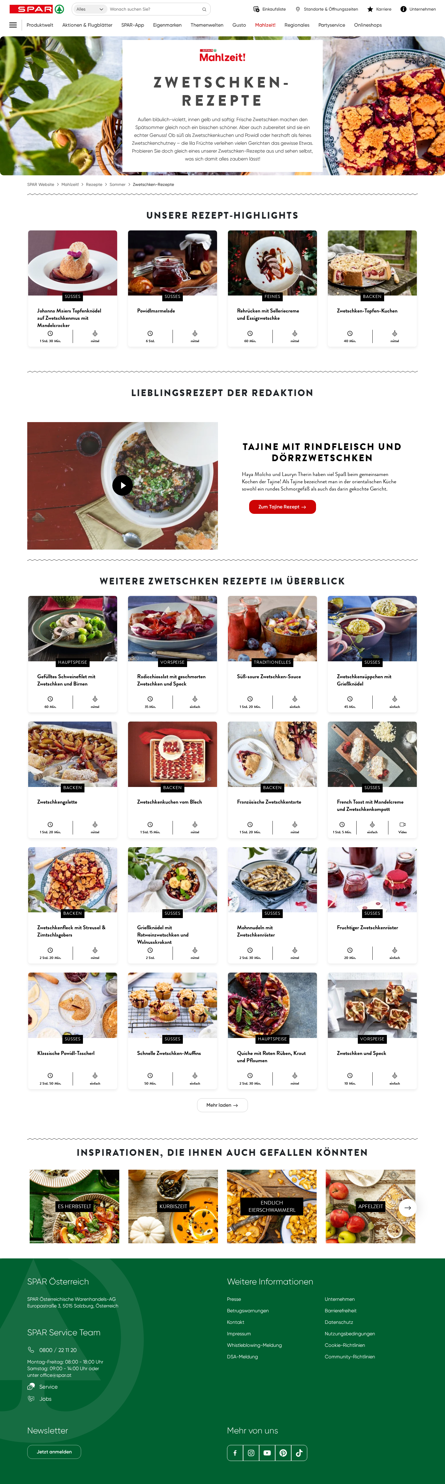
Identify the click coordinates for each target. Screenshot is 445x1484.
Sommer (118, 184)
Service (48, 1386)
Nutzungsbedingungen (350, 1334)
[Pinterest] (283, 1453)
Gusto (239, 25)
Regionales (297, 25)
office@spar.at (55, 1375)
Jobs (44, 1399)
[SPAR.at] (37, 9)
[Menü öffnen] (15, 25)
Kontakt (235, 1322)
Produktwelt (40, 25)
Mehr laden (219, 1105)
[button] (122, 485)
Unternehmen (340, 1299)
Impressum (239, 1334)
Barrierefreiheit (341, 1311)
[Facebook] (235, 1453)
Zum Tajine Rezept (280, 507)
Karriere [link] (383, 9)
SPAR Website (40, 184)
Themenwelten (207, 25)
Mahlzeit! (265, 25)
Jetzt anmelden (54, 1452)
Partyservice (331, 25)
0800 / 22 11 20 (57, 1350)
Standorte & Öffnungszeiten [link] (331, 9)
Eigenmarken (167, 25)
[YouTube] (267, 1453)
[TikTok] (299, 1453)
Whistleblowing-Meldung (254, 1345)
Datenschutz (339, 1322)
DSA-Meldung (242, 1357)
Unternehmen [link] (423, 9)
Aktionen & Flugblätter (87, 25)
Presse (234, 1299)
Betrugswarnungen (248, 1311)
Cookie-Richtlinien (345, 1345)
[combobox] (90, 9)
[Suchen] (204, 9)
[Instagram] (251, 1453)
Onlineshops (368, 25)
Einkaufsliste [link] (274, 9)
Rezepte (94, 184)
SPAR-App (132, 25)
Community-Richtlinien (350, 1357)
